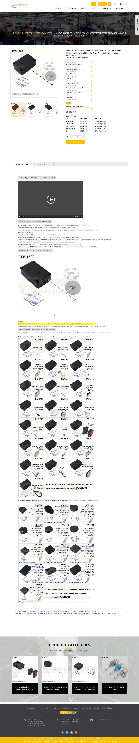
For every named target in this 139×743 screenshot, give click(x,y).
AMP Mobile (98, 739)
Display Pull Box (65, 741)
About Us (106, 8)
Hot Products (81, 739)
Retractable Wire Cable (50, 741)
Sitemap (90, 739)
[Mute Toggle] (79, 216)
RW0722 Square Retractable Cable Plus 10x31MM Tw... (85, 688)
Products (71, 8)
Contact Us (121, 8)
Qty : (67, 137)
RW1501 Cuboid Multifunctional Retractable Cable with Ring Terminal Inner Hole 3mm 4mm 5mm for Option (59, 611)
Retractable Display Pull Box (32, 741)
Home (58, 8)
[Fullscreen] (82, 216)
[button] (62, 109)
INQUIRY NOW (69, 712)
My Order (102, 4)
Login (93, 4)
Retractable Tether (45, 33)
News (83, 8)
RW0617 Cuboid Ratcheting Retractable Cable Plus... (25, 688)
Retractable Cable (77, 741)
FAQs (94, 8)
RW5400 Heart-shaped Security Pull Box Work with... (55, 688)
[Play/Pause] (19, 216)
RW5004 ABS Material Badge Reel (114, 688)
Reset (68, 103)
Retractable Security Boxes (93, 741)
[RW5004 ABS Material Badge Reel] (115, 669)
